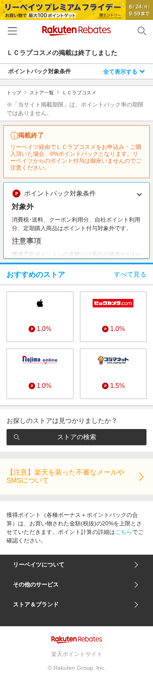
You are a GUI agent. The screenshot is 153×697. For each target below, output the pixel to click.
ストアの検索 (76, 436)
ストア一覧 (41, 93)
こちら (123, 532)
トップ (14, 93)
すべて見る (130, 274)
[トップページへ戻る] (76, 31)
